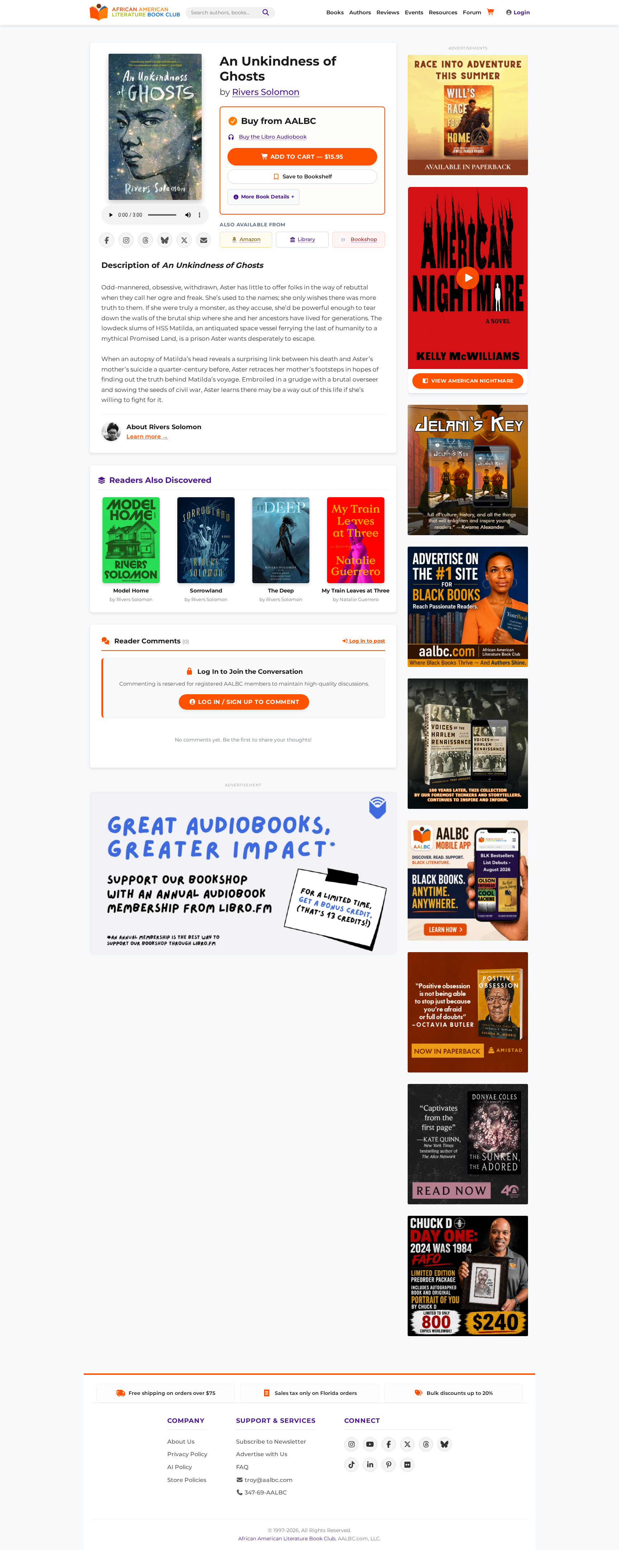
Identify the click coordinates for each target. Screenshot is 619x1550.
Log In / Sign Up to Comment (247, 702)
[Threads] (426, 1444)
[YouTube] (370, 1444)
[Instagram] (351, 1444)
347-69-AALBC (265, 1492)
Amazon (250, 239)
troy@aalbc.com (268, 1480)
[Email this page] (203, 240)
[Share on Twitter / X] (184, 240)
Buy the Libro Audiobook (273, 137)
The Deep (281, 590)
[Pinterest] (389, 1465)
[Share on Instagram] (126, 240)
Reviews (387, 12)
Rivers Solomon (265, 92)
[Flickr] (407, 1465)
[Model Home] (131, 542)
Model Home (131, 590)
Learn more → (147, 436)
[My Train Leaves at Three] (355, 542)
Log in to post (366, 641)
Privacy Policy (187, 1454)
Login (522, 12)
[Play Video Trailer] (467, 278)
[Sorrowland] (206, 542)
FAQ (242, 1467)
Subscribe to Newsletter (271, 1441)
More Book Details (265, 197)
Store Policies (186, 1480)
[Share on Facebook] (106, 240)
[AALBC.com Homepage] (134, 12)
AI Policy (179, 1467)
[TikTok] (351, 1465)
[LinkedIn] (370, 1465)
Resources (443, 12)
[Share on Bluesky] (164, 240)
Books (335, 12)
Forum (472, 12)
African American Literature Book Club (286, 1538)
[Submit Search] (264, 12)
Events (414, 12)
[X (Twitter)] (407, 1444)
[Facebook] (389, 1444)
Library (306, 239)
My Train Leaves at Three (355, 590)
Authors (360, 12)
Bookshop (364, 239)
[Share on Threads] (145, 240)
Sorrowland (206, 590)
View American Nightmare (472, 381)
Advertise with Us (261, 1454)
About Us (181, 1441)
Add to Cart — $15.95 (306, 156)
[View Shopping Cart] (491, 12)
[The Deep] (281, 542)
